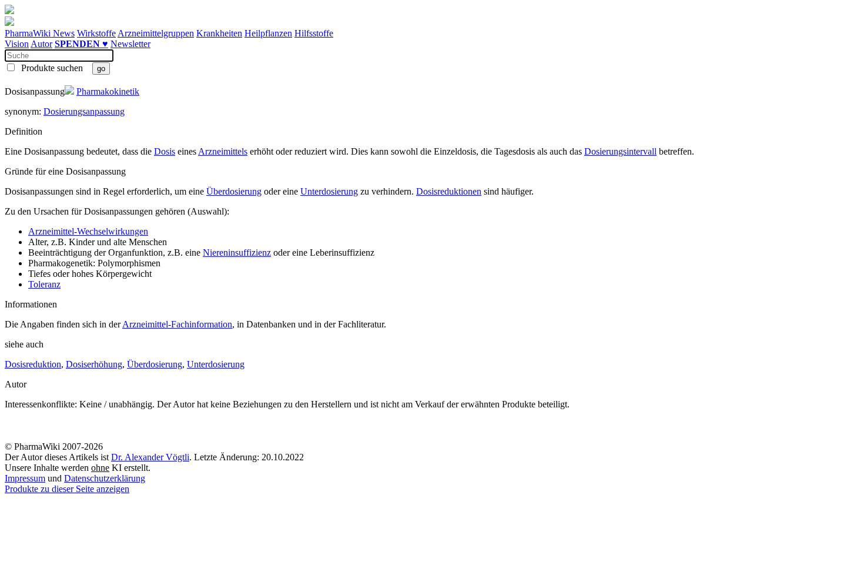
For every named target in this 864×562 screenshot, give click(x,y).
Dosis (164, 151)
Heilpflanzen (268, 33)
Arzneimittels (222, 151)
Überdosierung (234, 191)
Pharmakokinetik (107, 91)
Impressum (25, 478)
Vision (17, 44)
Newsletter (130, 44)
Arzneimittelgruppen (156, 33)
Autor (41, 44)
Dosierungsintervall (620, 151)
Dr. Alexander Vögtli (150, 457)
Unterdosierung (329, 191)
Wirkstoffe (96, 33)
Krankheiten (219, 33)
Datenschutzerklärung (104, 478)
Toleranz (44, 284)
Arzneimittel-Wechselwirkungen (88, 231)
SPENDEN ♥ (81, 44)
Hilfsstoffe (313, 33)
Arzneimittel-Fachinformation (177, 324)
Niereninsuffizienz (237, 252)
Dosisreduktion (33, 364)
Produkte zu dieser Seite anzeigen (67, 489)
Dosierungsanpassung (84, 111)
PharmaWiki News (40, 33)
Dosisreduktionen (448, 191)
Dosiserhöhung (94, 364)
